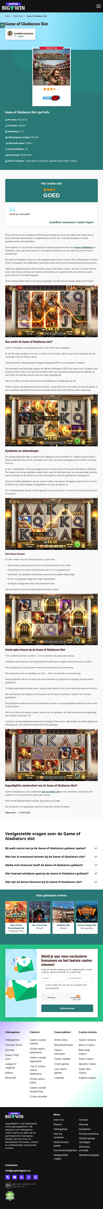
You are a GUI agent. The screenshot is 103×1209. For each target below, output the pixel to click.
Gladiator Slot (63, 925)
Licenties (59, 1077)
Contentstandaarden (65, 1150)
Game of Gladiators (84, 247)
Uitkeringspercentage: (19, 137)
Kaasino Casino (87, 1077)
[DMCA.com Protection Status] (10, 1194)
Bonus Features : (17, 161)
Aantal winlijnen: (16, 149)
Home (7, 16)
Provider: (13, 120)
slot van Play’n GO (50, 791)
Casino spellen (62, 1058)
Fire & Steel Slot (39, 925)
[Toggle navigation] (98, 7)
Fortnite (9, 1050)
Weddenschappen (89, 1155)
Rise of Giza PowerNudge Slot (16, 926)
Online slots (60, 1039)
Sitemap (83, 1124)
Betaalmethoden (63, 1045)
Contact (83, 1119)
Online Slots (18, 16)
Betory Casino (87, 1045)
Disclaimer (85, 1129)
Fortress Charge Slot (87, 925)
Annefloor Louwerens (23, 33)
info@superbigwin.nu (17, 1170)
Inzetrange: (14, 155)
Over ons (59, 1119)
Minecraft (10, 1077)
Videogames (12, 1039)
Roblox (9, 1072)
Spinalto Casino (87, 1063)
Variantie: (13, 125)
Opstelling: (14, 131)
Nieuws (58, 1124)
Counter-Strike (13, 1045)
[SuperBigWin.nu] (13, 6)
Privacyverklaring (89, 1133)
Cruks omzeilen (38, 1096)
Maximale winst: (17, 143)
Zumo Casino (86, 1058)
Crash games (61, 1063)
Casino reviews (87, 1039)
